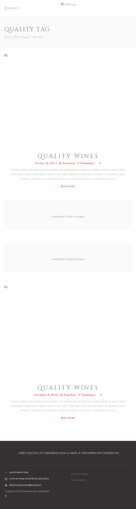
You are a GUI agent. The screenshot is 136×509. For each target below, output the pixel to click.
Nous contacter (78, 480)
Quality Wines (68, 156)
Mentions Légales (79, 474)
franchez (68, 163)
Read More (68, 187)
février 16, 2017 (46, 163)
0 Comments (85, 163)
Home (8, 37)
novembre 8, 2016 (46, 395)
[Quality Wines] (68, 100)
